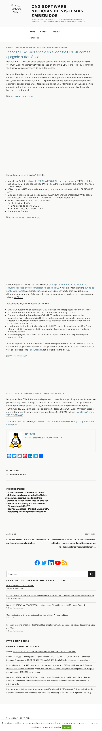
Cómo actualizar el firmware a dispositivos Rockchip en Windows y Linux (37, 615)
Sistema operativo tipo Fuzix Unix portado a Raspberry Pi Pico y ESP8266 (28, 499)
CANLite (88, 412)
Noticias (43, 32)
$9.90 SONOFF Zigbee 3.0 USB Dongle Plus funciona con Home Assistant (58, 660)
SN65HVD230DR (49, 197)
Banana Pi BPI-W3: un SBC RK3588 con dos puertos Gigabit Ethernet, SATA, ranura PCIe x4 (45, 605)
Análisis (56, 32)
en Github (18, 297)
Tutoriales (34, 38)
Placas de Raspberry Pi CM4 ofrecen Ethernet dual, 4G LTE (26, 505)
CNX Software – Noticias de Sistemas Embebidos (57, 11)
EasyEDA (56, 284)
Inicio (32, 32)
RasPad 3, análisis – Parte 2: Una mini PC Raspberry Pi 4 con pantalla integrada (28, 510)
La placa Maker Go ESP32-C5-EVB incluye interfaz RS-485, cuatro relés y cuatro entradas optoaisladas (50, 595)
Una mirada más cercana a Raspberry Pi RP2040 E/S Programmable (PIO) (59, 692)
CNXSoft (30, 48)
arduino (14, 475)
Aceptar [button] (66, 727)
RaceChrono (35, 350)
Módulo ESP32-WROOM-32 (43, 181)
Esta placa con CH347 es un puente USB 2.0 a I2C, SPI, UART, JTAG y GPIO (44, 651)
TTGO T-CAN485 (14, 415)
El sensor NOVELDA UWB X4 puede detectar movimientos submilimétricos (27, 494)
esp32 (23, 475)
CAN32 (79, 412)
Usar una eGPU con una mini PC (20, 585)
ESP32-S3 (35, 405)
